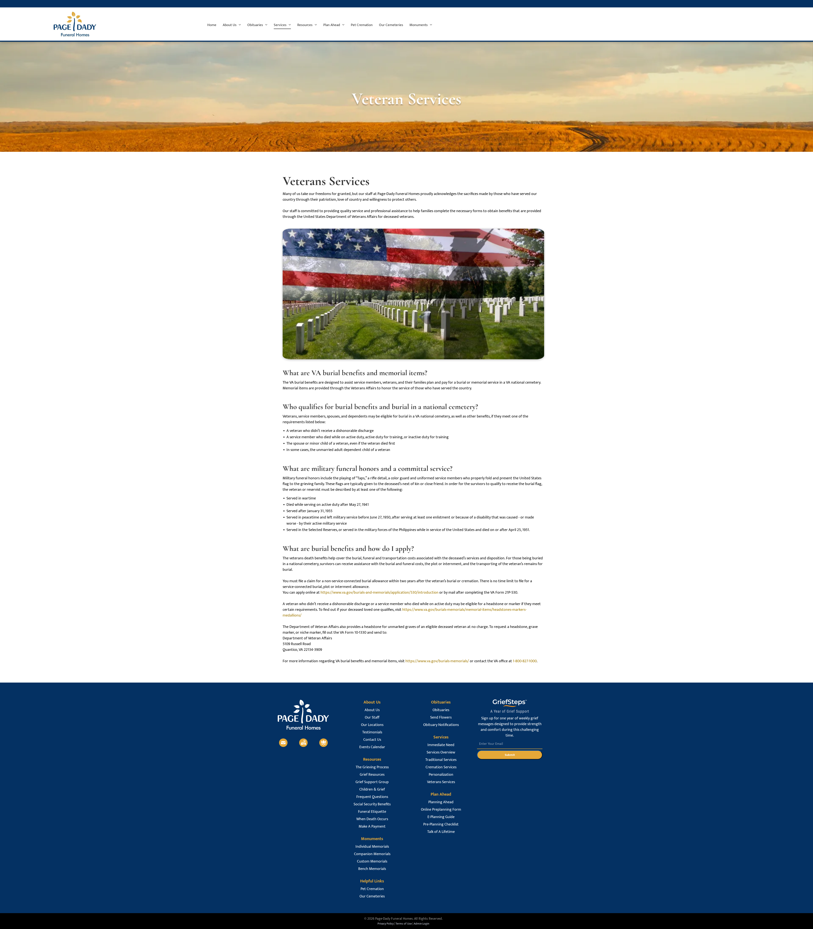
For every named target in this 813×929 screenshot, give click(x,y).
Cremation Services (441, 767)
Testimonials (372, 732)
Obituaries (441, 710)
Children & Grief (372, 789)
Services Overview (441, 752)
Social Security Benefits (372, 804)
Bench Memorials (372, 869)
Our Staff (372, 717)
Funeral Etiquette (372, 811)
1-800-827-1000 (525, 661)
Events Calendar (372, 747)
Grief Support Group (372, 782)
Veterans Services (441, 782)
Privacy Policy (385, 923)
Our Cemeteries (372, 896)
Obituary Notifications (441, 725)
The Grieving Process (372, 767)
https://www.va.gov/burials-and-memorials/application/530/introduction (379, 592)
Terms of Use (403, 923)
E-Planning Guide (441, 817)
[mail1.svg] (283, 746)
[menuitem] (212, 25)
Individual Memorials (372, 846)
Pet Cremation (372, 889)
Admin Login (421, 923)
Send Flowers (441, 717)
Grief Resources (372, 774)
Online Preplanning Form (441, 809)
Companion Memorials (372, 854)
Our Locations (372, 725)
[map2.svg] (303, 746)
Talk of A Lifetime (441, 832)
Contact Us (372, 739)
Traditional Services (440, 760)
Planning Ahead (441, 802)
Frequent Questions (372, 797)
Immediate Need (440, 745)
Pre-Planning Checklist (441, 824)
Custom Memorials (372, 861)
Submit (510, 755)
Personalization (441, 774)
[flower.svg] (323, 746)
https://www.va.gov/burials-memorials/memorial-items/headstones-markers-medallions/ (405, 613)
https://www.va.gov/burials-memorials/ (437, 661)
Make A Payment (372, 826)
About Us (372, 710)
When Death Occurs (372, 819)
